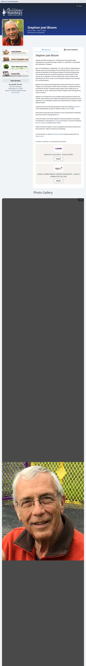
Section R (77, 107)
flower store (39, 136)
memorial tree (57, 134)
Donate (58, 159)
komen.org (39, 123)
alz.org (56, 121)
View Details (15, 93)
